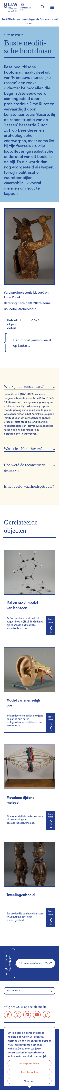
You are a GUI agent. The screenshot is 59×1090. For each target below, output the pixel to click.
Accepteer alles (29, 1063)
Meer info (29, 1081)
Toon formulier (29, 1072)
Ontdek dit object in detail (15, 323)
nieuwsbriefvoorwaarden (29, 972)
